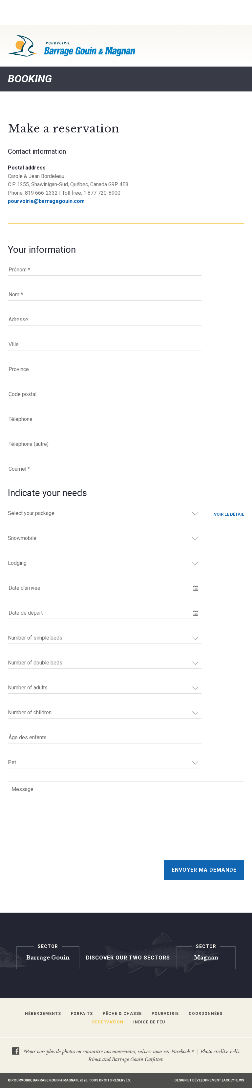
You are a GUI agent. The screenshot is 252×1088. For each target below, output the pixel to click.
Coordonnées (205, 1013)
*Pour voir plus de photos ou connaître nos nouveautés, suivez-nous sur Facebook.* (108, 1052)
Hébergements (43, 1013)
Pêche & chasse (122, 1013)
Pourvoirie (165, 1013)
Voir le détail (229, 514)
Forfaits (82, 1013)
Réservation (107, 1022)
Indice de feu (149, 1022)
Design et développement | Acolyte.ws (209, 1080)
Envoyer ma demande (204, 870)
